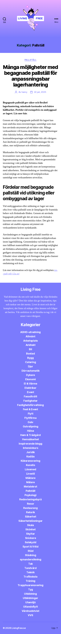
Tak (30, 563)
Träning (30, 580)
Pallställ (31, 60)
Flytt (30, 413)
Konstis (30, 465)
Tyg (30, 589)
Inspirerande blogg (30, 443)
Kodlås (30, 456)
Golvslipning (30, 426)
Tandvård (30, 568)
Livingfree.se (19, 628)
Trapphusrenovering (30, 585)
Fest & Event (30, 409)
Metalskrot (30, 486)
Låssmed (30, 469)
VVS (30, 615)
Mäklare (30, 477)
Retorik (30, 512)
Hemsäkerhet (30, 439)
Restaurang (30, 507)
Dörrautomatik (31, 370)
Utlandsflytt (30, 606)
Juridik (30, 452)
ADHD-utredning (30, 332)
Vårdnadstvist (30, 610)
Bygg (30, 357)
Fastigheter (30, 400)
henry (24, 92)
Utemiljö (30, 602)
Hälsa (30, 430)
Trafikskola (30, 576)
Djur (30, 366)
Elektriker (30, 387)
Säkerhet (30, 516)
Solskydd (30, 542)
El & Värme (30, 383)
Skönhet (30, 529)
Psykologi (30, 495)
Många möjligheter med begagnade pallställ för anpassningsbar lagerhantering (30, 76)
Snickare (30, 537)
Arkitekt (30, 344)
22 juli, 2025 (40, 92)
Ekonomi (30, 379)
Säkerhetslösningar (30, 520)
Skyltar (30, 533)
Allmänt (30, 336)
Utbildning (30, 593)
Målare (30, 482)
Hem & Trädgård (30, 435)
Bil (30, 349)
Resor (30, 503)
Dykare (30, 374)
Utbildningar (30, 598)
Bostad (30, 353)
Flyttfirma (30, 417)
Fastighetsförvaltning (30, 405)
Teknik (30, 572)
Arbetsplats (30, 340)
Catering (30, 362)
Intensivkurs (30, 447)
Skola (30, 525)
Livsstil (30, 473)
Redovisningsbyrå (30, 499)
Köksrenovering (30, 460)
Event (30, 392)
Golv (30, 422)
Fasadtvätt (30, 396)
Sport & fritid (30, 546)
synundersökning (30, 559)
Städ (30, 550)
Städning (30, 555)
